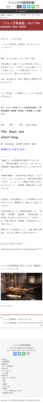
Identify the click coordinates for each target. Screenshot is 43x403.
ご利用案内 (5, 361)
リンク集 (4, 373)
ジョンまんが (6, 371)
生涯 (4, 380)
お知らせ (4, 368)
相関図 (5, 388)
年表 (4, 382)
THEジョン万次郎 (8, 377)
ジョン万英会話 (7, 366)
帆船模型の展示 (8, 393)
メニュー (21, 11)
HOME (4, 359)
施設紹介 (4, 364)
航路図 (5, 384)
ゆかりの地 (6, 386)
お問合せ (4, 375)
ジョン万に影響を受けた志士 (12, 391)
